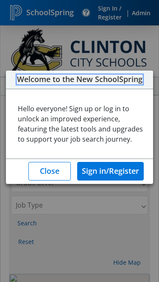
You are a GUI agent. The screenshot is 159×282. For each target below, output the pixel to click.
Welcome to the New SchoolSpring (79, 79)
